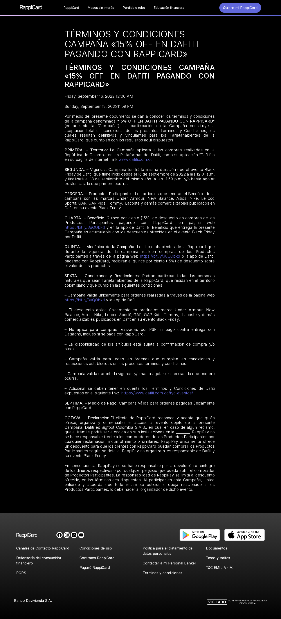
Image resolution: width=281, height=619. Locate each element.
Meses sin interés (101, 7)
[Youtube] (81, 535)
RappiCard (71, 7)
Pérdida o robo (134, 7)
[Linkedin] (74, 535)
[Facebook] (59, 535)
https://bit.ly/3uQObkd (85, 227)
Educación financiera (169, 7)
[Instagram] (67, 535)
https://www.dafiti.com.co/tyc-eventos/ (157, 393)
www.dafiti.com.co (135, 159)
